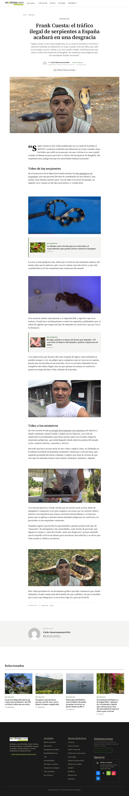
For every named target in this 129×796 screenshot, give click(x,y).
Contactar (43, 3)
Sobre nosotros (73, 746)
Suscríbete (72, 3)
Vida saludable (49, 771)
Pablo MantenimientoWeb (60, 62)
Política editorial (74, 749)
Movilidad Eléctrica (51, 753)
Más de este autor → (52, 636)
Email (52, 605)
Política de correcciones (76, 753)
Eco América (48, 775)
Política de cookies (75, 764)
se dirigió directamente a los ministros (67, 430)
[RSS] (108, 773)
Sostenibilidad (49, 760)
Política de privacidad (76, 760)
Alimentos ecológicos (52, 768)
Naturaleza (31, 15)
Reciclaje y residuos (51, 764)
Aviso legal (72, 757)
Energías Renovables (51, 749)
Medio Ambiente (50, 742)
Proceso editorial (77, 62)
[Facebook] (98, 773)
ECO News (61, 3)
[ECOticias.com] (14, 3)
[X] (103, 773)
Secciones (31, 3)
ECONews (71, 771)
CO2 (45, 757)
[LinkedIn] (98, 778)
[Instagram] (114, 773)
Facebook (44, 605)
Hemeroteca (72, 775)
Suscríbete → (103, 750)
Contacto (71, 742)
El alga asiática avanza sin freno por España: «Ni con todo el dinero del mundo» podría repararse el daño (72, 342)
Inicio (24, 15)
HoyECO (53, 3)
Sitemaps (71, 779)
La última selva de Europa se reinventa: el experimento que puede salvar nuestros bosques (71, 247)
